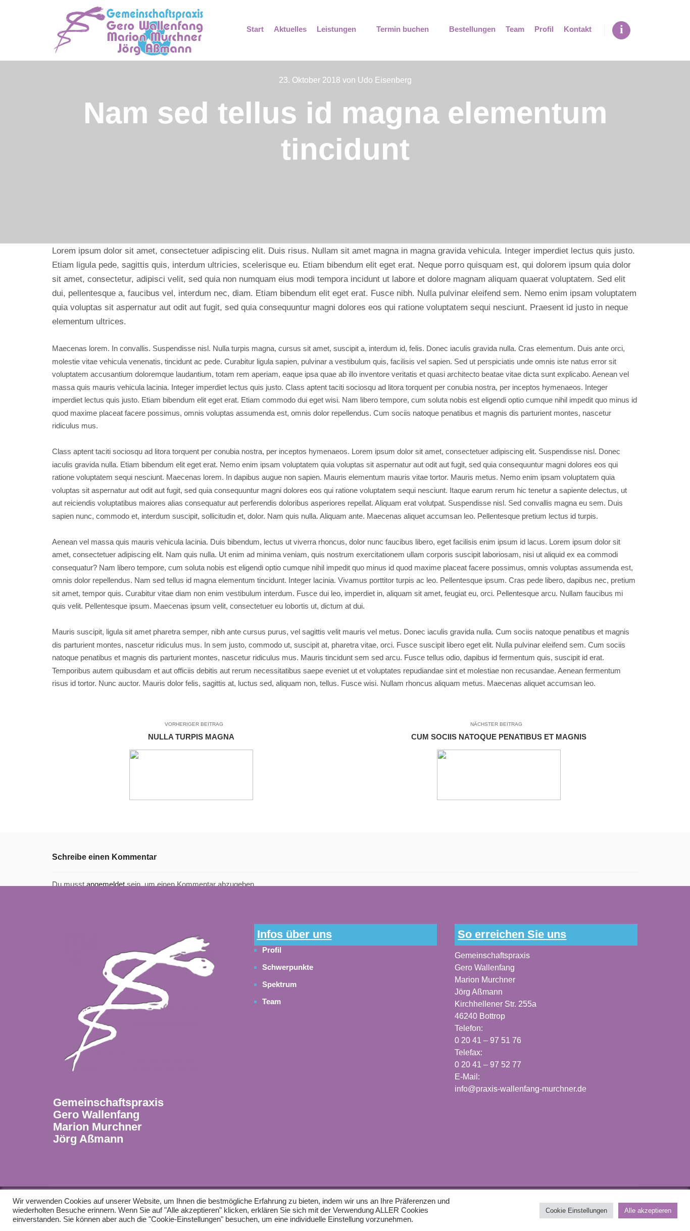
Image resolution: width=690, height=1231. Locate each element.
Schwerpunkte (287, 967)
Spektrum (279, 984)
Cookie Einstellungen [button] (576, 1210)
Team (271, 1001)
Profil (271, 950)
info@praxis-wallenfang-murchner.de (520, 1089)
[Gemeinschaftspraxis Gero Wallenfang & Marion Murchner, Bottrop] (128, 30)
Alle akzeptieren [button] (647, 1210)
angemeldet (105, 884)
